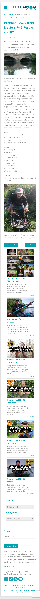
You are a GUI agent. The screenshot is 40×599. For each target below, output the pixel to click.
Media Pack (21, 587)
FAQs (33, 585)
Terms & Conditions (11, 585)
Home (6, 14)
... (23, 293)
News (12, 14)
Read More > (30, 295)
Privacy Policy (24, 585)
